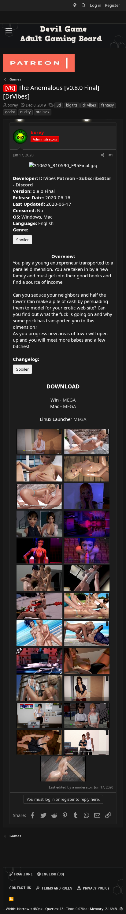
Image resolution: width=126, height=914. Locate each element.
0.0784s (81, 908)
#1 (111, 155)
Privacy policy (96, 888)
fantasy (107, 105)
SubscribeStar (95, 178)
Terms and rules (56, 888)
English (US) (52, 874)
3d (59, 105)
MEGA (69, 400)
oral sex (42, 111)
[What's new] (75, 5)
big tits (71, 105)
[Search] (83, 5)
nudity (25, 111)
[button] (9, 31)
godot (10, 111)
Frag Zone (23, 874)
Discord (24, 185)
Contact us (20, 888)
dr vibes (89, 105)
